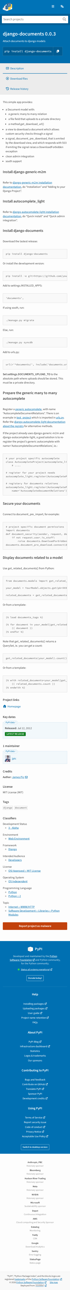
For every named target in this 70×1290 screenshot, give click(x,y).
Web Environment (18, 839)
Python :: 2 (14, 896)
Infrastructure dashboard (33, 1046)
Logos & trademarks (35, 1055)
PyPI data (10, 722)
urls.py (60, 417)
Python (12, 892)
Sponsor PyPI (35, 1094)
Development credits (34, 1098)
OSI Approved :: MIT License (24, 871)
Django (12, 849)
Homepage (14, 706)
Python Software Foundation (33, 958)
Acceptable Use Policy (33, 1136)
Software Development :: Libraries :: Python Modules (34, 913)
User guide (33, 1013)
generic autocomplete (28, 409)
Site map (54, 1282)
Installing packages (33, 1004)
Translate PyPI (33, 1089)
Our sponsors (35, 1060)
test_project (24, 417)
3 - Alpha (13, 828)
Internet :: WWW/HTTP (21, 907)
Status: (35, 969)
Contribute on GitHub (33, 1084)
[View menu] (52, 6)
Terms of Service (33, 1117)
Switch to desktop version (35, 1147)
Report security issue (35, 1122)
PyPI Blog (34, 1041)
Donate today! (35, 978)
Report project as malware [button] (35, 926)
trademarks (20, 1279)
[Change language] (62, 6)
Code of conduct (33, 1127)
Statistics (35, 1051)
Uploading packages (34, 1008)
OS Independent (17, 881)
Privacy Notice (33, 1131)
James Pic (18, 777)
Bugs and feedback (35, 1079)
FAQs (35, 1022)
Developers (15, 860)
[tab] (35, 68)
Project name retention (33, 1018)
